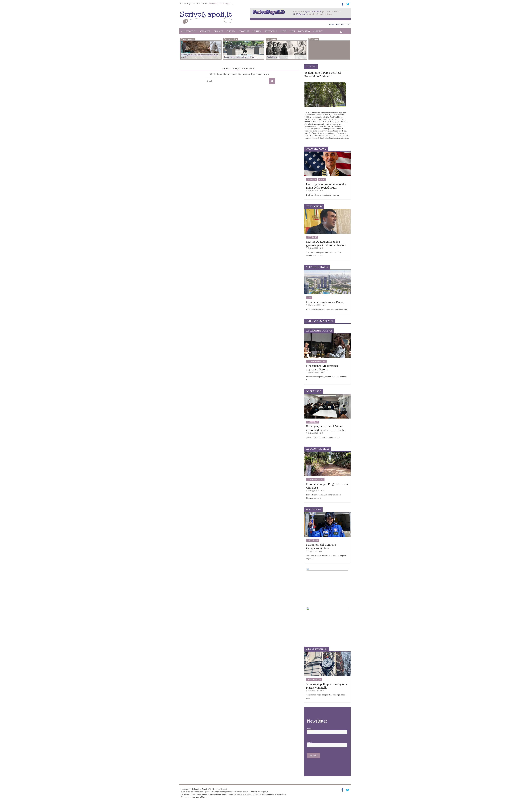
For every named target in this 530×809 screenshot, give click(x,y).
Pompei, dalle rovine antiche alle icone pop (241, 57)
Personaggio (312, 180)
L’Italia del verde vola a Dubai (325, 302)
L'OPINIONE (312, 237)
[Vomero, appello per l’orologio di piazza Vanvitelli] (327, 653)
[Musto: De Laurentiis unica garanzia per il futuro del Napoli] (327, 210)
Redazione (340, 24)
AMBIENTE (318, 31)
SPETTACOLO (271, 31)
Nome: (309, 729)
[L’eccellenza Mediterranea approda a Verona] (327, 334)
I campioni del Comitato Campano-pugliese (321, 546)
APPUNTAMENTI (188, 31)
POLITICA (256, 31)
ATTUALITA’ (205, 31)
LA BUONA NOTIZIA (315, 480)
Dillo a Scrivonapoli (314, 680)
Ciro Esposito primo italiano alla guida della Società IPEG (326, 185)
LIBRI (292, 31)
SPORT (283, 31)
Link (348, 24)
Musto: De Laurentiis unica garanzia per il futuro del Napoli (325, 243)
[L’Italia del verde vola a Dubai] (327, 271)
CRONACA (218, 31)
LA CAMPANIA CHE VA (316, 361)
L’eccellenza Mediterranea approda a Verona (322, 367)
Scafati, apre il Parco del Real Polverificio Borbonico (322, 74)
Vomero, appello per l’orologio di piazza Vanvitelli (326, 685)
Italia (309, 298)
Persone (321, 180)
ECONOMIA (244, 31)
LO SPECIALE (313, 422)
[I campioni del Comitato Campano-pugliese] (327, 513)
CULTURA (230, 31)
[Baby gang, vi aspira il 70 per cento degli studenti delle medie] (327, 395)
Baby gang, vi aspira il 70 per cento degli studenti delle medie (325, 428)
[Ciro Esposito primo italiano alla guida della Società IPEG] (327, 153)
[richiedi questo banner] (300, 9)
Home (331, 24)
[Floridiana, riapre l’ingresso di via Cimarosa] (327, 453)
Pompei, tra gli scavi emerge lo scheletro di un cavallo (199, 56)
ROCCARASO (304, 31)
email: (309, 742)
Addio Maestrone (215, 3)
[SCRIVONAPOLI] (206, 12)
